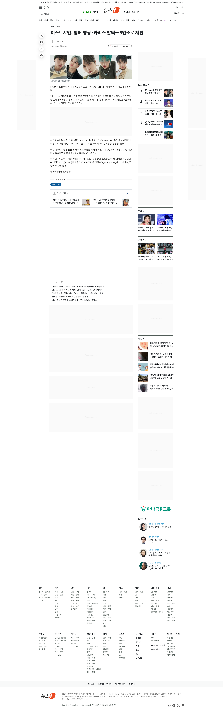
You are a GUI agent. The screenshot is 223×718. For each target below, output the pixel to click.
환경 (56, 606)
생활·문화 (91, 634)
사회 (57, 588)
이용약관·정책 (120, 684)
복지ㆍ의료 (75, 638)
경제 (73, 588)
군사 (136, 595)
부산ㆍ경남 (107, 621)
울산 (104, 623)
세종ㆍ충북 (107, 606)
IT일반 (57, 646)
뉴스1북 (170, 652)
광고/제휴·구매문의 (105, 684)
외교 (121, 588)
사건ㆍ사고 (59, 592)
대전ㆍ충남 (107, 609)
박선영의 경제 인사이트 (156, 524)
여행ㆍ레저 (91, 658)
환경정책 (74, 609)
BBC (152, 638)
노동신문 (135, 12)
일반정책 (42, 641)
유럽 (88, 600)
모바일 (57, 643)
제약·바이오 (75, 641)
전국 (105, 588)
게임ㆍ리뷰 (59, 652)
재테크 (153, 609)
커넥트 (177, 7)
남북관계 (138, 606)
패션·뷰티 (170, 612)
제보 (182, 7)
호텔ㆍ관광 (171, 618)
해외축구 (122, 646)
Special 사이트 (173, 634)
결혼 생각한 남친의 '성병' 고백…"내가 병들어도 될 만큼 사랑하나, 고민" (162, 346)
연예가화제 (107, 638)
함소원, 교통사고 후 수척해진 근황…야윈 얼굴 (70, 296)
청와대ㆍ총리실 (44, 592)
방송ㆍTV (106, 641)
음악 (104, 646)
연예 (52, 26)
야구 (120, 638)
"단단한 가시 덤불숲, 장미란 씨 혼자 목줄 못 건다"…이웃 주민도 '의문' (162, 378)
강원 (104, 603)
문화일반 (90, 649)
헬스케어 (74, 643)
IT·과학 (58, 634)
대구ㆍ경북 (107, 618)
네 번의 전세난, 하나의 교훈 (159, 527)
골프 (120, 655)
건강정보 (90, 655)
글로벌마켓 (155, 641)
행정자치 (106, 592)
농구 (120, 652)
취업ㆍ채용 (171, 621)
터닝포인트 (171, 649)
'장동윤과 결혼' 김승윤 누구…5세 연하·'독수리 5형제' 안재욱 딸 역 (78, 286)
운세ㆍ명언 (91, 661)
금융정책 (154, 595)
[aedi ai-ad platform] (52, 56)
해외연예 (106, 649)
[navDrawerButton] (40, 7)
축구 (120, 643)
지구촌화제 (91, 621)
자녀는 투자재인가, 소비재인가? (159, 541)
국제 (89, 588)
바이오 (73, 634)
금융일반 (154, 592)
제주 (104, 626)
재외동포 (122, 598)
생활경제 (170, 609)
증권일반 (154, 603)
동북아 (89, 592)
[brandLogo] (111, 10)
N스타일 (106, 655)
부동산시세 (43, 646)
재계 (168, 595)
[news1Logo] (48, 696)
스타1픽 (170, 643)
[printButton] (41, 55)
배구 (120, 649)
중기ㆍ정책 (171, 603)
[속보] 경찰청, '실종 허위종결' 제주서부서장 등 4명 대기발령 (154, 124)
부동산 (41, 634)
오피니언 (142, 518)
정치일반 (42, 600)
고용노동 (74, 603)
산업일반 (170, 592)
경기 (104, 598)
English (127, 12)
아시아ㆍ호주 (91, 598)
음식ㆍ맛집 (91, 672)
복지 (56, 600)
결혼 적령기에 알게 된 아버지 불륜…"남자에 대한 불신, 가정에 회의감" (162, 367)
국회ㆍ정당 (43, 595)
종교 (88, 643)
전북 (104, 612)
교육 (56, 598)
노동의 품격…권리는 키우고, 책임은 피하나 (159, 567)
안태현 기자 (58, 41)
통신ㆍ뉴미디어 (60, 641)
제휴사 (153, 634)
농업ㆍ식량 (75, 606)
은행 (152, 598)
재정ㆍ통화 (75, 595)
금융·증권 (155, 588)
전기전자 (170, 598)
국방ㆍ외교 (123, 592)
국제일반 (90, 623)
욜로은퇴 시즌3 (153, 537)
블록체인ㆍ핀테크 (157, 612)
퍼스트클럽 (171, 655)
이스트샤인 (56, 184)
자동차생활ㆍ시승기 (94, 669)
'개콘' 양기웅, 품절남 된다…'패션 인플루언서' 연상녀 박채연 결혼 (77, 293)
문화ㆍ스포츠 (139, 603)
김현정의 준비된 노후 (155, 550)
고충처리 (132, 684)
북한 (137, 588)
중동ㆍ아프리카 (92, 603)
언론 (88, 652)
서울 (104, 595)
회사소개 (91, 684)
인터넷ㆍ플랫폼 (60, 638)
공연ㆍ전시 (91, 638)
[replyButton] (41, 42)
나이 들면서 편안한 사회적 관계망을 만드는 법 (159, 554)
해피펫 (95, 12)
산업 (169, 588)
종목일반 (122, 658)
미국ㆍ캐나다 (91, 595)
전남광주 (106, 615)
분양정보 (42, 643)
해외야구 (122, 641)
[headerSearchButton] (48, 7)
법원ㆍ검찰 (59, 595)
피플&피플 (90, 618)
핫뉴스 (141, 339)
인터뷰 (105, 652)
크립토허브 (87, 12)
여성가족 (58, 615)
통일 (120, 595)
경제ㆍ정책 (75, 592)
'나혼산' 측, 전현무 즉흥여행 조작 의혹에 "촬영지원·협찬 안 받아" (66, 201)
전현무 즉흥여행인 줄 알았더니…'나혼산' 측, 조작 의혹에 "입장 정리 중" (105, 201)
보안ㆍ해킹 (59, 649)
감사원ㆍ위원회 (44, 598)
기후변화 (90, 612)
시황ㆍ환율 (155, 606)
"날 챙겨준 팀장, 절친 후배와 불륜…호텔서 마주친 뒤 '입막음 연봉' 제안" (161, 357)
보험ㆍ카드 (155, 600)
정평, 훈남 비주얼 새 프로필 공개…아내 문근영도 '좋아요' (74, 300)
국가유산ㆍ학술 (92, 646)
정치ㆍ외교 (139, 592)
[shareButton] (41, 35)
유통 (168, 606)
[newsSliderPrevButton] (165, 85)
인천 (104, 600)
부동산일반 (43, 638)
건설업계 (42, 649)
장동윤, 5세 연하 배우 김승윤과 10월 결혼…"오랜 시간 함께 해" (77, 290)
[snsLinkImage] (169, 705)
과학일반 (58, 655)
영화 (104, 643)
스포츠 (141, 240)
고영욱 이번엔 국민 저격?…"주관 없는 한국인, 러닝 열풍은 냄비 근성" (161, 388)
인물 (56, 612)
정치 (41, 588)
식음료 (169, 615)
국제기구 (90, 615)
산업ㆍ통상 (75, 598)
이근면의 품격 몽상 (154, 563)
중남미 (89, 606)
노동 (56, 603)
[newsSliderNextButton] (171, 85)
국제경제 (90, 609)
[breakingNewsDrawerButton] (44, 7)
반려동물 (90, 666)
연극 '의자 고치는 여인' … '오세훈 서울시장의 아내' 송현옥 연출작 (82, 2)
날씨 (56, 609)
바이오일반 (75, 646)
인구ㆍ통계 (75, 600)
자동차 (169, 600)
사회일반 (58, 618)
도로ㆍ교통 (91, 663)
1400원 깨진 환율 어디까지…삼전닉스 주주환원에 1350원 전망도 (154, 135)
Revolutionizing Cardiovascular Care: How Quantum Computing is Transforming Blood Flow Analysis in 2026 (150, 2)
